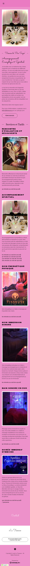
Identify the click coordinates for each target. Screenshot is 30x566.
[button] (3, 3)
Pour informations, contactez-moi (15, 539)
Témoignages (9, 115)
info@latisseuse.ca (7, 110)
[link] (15, 549)
